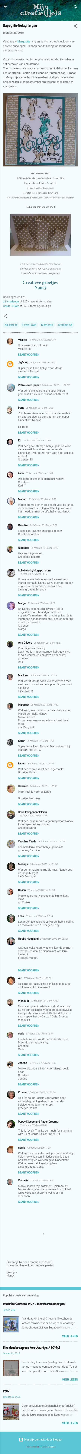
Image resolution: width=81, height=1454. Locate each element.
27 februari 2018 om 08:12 (54, 938)
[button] (75, 27)
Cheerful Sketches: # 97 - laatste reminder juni (34, 1304)
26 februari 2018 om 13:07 (43, 525)
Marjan (22, 499)
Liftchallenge (11, 301)
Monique (23, 864)
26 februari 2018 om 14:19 (33, 574)
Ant (20, 978)
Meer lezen (70, 1336)
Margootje (24, 41)
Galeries (52, 1447)
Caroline (23, 525)
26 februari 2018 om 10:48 (39, 407)
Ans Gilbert (25, 642)
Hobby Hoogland (28, 938)
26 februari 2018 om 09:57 (56, 385)
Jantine (22, 1063)
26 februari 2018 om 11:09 (37, 440)
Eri (20, 440)
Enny (21, 916)
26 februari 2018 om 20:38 (33, 815)
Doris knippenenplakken (32, 812)
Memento (47, 325)
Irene (21, 407)
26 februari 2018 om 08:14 (42, 340)
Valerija (22, 340)
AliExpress (11, 325)
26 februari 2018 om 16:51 (47, 642)
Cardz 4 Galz (11, 306)
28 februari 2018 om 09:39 (33, 1125)
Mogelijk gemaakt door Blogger (42, 1439)
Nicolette (23, 548)
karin (21, 473)
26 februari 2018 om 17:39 (43, 675)
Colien (22, 890)
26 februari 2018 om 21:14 (44, 864)
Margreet (23, 704)
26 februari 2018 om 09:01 (43, 362)
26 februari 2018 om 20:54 (51, 841)
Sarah (21, 741)
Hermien (23, 786)
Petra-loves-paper (29, 385)
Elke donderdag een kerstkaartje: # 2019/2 (31, 1347)
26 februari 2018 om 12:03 (42, 499)
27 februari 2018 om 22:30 (42, 1092)
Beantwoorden (28, 354)
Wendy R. (23, 1001)
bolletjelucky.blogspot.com (34, 570)
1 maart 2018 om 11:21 (39, 1147)
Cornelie (23, 1180)
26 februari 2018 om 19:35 (40, 763)
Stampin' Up (65, 325)
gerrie (21, 1147)
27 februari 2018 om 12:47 (39, 1033)
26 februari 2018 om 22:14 (39, 916)
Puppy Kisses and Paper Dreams (38, 1121)
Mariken (23, 675)
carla (21, 1033)
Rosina (22, 1092)
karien (21, 763)
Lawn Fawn (29, 325)
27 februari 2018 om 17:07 (42, 1063)
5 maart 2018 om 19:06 (42, 1180)
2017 (6, 1391)
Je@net (23, 362)
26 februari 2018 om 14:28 (41, 603)
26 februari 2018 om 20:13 (43, 786)
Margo (22, 603)
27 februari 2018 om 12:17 (44, 1001)
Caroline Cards (27, 841)
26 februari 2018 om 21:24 (41, 890)
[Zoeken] (75, 7)
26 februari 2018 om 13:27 (44, 548)
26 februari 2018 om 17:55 (40, 741)
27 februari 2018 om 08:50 (37, 978)
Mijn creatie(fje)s (40, 10)
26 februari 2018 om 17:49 (44, 704)
